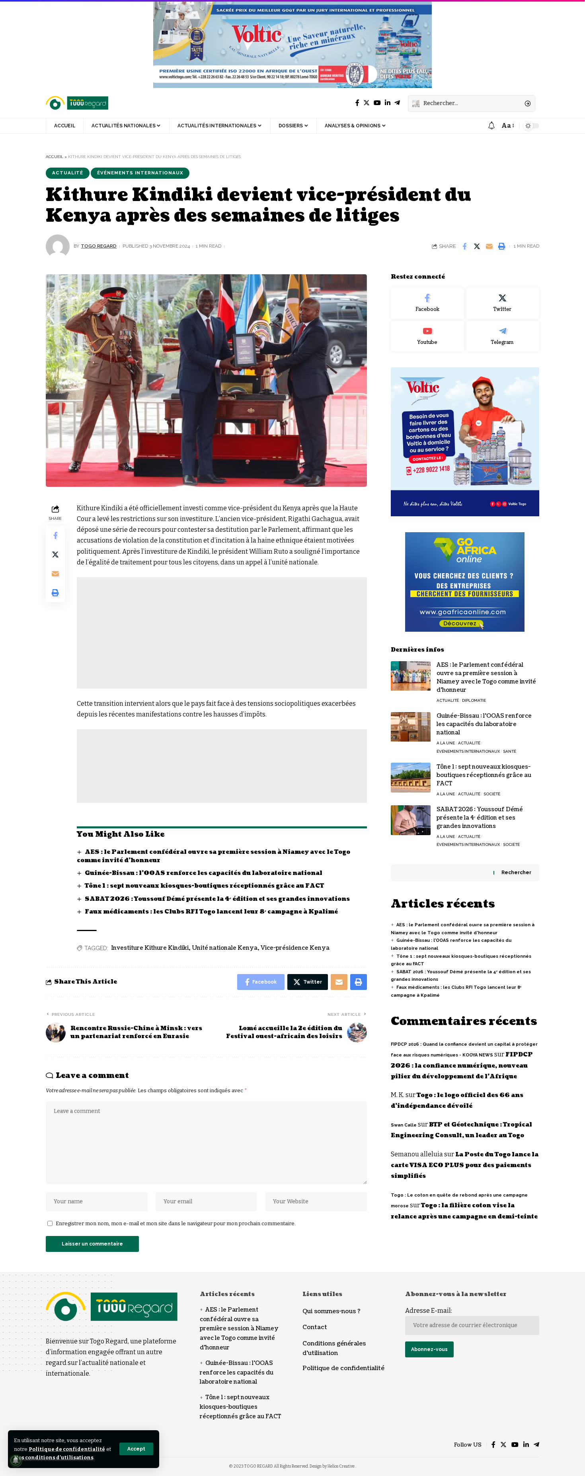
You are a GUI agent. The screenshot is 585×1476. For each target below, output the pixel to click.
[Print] (501, 246)
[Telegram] (397, 103)
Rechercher (516, 872)
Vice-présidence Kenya (295, 948)
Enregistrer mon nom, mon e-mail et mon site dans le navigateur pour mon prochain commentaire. (176, 1223)
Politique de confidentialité (67, 1449)
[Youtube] (427, 336)
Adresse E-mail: (428, 1310)
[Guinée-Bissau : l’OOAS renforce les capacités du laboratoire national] (411, 727)
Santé (509, 751)
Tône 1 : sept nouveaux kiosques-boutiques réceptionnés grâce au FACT (204, 886)
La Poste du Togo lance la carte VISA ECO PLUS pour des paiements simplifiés (464, 1165)
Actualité (67, 173)
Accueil (54, 156)
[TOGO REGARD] (77, 103)
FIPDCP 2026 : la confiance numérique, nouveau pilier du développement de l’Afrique (462, 1065)
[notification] (491, 126)
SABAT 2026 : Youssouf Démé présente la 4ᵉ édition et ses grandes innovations (217, 899)
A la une (446, 743)
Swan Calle (404, 1125)
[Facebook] (357, 103)
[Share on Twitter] (476, 246)
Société (492, 794)
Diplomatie (474, 701)
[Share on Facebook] (464, 246)
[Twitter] (366, 103)
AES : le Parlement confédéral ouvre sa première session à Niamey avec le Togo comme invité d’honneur (239, 1328)
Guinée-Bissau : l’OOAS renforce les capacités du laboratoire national (203, 873)
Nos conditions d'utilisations (54, 1457)
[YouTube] (377, 103)
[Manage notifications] (15, 1460)
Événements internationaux (140, 173)
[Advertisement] (222, 633)
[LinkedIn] (387, 103)
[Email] (489, 246)
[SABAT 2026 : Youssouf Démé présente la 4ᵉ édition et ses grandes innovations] (411, 820)
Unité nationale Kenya (224, 948)
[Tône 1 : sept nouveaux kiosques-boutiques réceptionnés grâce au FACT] (411, 778)
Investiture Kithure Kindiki (150, 948)
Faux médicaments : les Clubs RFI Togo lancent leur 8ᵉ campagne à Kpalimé (211, 912)
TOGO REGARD (99, 246)
